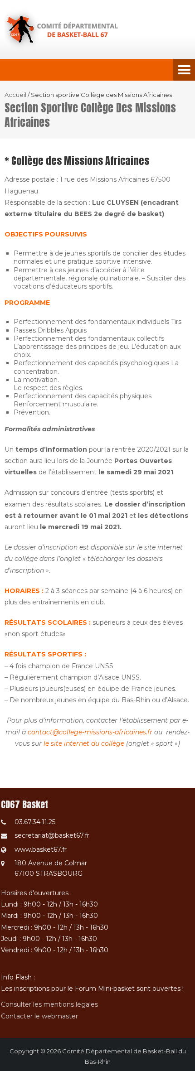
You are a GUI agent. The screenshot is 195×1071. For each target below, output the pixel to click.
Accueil (15, 94)
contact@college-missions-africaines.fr (90, 732)
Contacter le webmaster (39, 1016)
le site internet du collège (84, 743)
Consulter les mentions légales (49, 1004)
